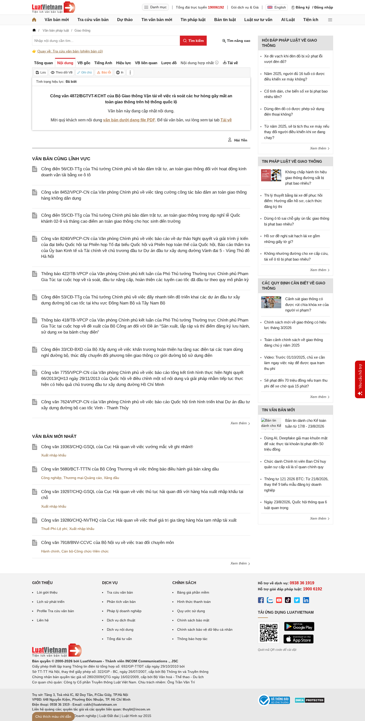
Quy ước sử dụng (191, 611)
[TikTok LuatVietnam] (288, 601)
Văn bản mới (57, 20)
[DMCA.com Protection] (310, 702)
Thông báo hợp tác (192, 639)
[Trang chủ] (34, 20)
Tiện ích (310, 20)
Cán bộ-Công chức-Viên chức (85, 551)
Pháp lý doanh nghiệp (124, 611)
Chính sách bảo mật (193, 620)
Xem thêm (239, 423)
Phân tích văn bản (121, 602)
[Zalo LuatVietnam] (270, 601)
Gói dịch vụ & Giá (245, 7)
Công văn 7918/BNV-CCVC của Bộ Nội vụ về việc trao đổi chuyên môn (107, 542)
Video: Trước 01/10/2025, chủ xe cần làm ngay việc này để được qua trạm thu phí (294, 363)
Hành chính (50, 551)
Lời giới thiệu (47, 592)
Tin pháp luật (193, 20)
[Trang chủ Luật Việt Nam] (53, 7)
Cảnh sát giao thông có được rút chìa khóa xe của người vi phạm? (307, 304)
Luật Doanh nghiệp (81, 716)
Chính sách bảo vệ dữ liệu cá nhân (205, 629)
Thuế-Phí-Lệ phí (54, 529)
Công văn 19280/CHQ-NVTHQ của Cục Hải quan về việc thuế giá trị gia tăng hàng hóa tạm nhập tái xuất (139, 520)
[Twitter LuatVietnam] (297, 601)
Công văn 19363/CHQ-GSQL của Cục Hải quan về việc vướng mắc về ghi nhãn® (117, 446)
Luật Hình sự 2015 (136, 716)
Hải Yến (240, 140)
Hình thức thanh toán (194, 602)
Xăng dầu (111, 478)
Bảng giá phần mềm (193, 592)
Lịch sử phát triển (50, 602)
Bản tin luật (225, 20)
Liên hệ (43, 620)
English (280, 7)
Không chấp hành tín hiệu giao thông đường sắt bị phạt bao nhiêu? (306, 177)
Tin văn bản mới (156, 20)
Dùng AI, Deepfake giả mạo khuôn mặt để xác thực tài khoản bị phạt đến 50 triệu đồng (295, 443)
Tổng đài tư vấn (119, 639)
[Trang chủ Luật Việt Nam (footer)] (57, 656)
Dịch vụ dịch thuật (121, 620)
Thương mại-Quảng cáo (82, 478)
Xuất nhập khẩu (53, 455)
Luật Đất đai (109, 716)
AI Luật (288, 20)
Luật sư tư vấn (258, 20)
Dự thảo (125, 20)
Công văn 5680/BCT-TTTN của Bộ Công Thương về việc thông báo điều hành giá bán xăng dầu (130, 469)
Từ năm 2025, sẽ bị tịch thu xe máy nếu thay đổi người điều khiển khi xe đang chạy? (296, 132)
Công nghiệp (51, 478)
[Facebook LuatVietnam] (261, 601)
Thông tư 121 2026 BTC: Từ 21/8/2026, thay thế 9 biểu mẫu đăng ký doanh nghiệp (296, 484)
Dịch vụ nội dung (120, 629)
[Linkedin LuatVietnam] (306, 601)
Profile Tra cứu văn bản (55, 611)
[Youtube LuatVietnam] (279, 601)
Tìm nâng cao (238, 41)
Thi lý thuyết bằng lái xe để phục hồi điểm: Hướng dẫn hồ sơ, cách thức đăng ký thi (293, 201)
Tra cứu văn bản (93, 20)
